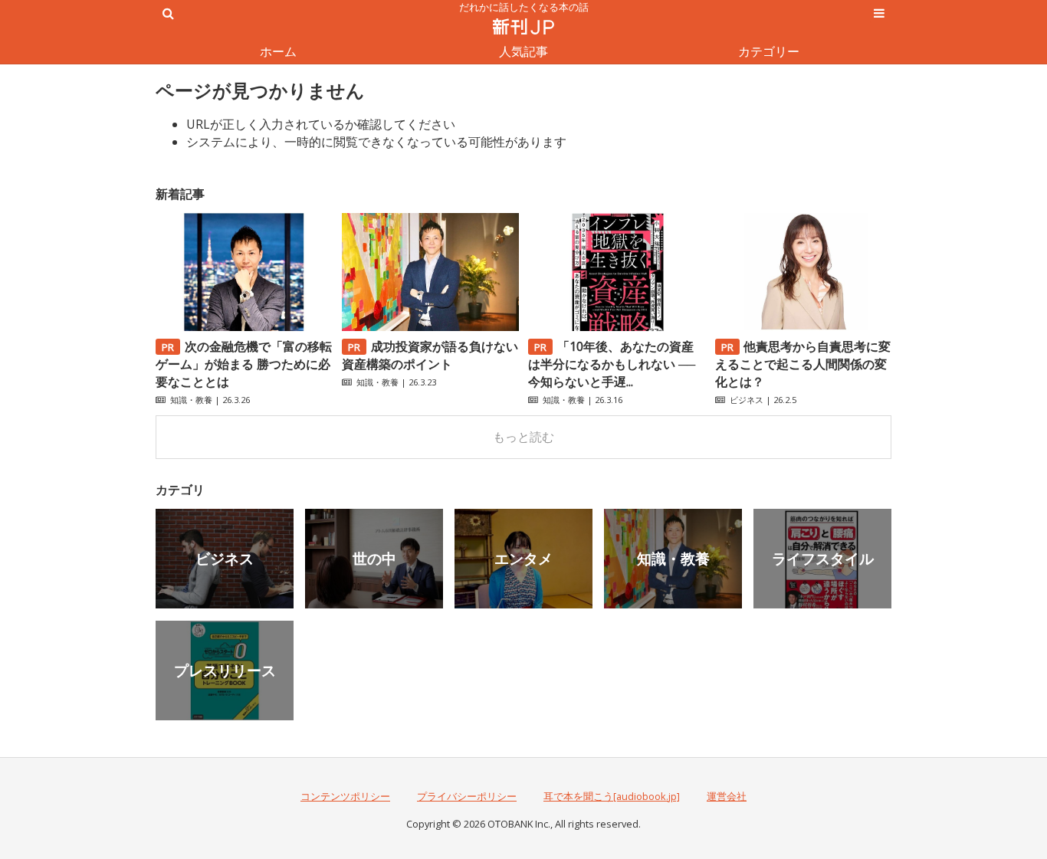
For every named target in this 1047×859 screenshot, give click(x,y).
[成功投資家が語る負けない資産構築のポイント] (430, 326)
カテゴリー (768, 51)
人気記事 (523, 51)
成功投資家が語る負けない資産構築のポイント (430, 355)
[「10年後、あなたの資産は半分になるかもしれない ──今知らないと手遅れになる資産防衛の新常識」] (616, 326)
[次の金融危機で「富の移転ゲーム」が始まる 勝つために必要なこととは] (244, 326)
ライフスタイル (823, 558)
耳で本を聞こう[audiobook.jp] (611, 796)
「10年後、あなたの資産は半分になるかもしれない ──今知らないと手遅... (611, 364)
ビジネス (746, 399)
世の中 (374, 558)
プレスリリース (225, 670)
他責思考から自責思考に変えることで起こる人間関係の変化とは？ (803, 364)
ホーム (278, 51)
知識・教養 (191, 399)
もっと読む (523, 436)
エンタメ (523, 558)
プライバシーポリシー (467, 796)
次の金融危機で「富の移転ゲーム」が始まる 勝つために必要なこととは (244, 364)
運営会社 (727, 796)
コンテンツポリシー (345, 796)
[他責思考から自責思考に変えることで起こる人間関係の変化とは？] (803, 326)
